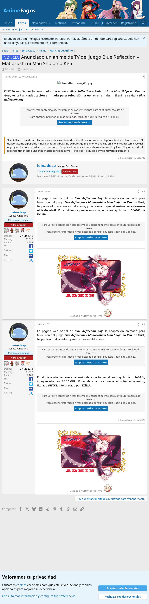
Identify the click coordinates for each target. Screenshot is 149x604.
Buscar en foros (34, 29)
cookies (21, 585)
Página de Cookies (108, 117)
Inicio (8, 23)
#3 (143, 324)
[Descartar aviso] (143, 39)
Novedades (39, 23)
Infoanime (79, 23)
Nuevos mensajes (12, 29)
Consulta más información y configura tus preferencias (38, 596)
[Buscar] (143, 23)
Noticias (60, 23)
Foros (22, 23)
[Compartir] (143, 77)
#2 (143, 191)
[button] (49, 23)
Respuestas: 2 (29, 76)
